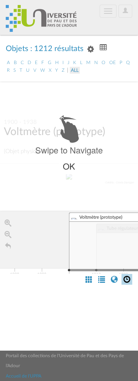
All (75, 70)
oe (112, 62)
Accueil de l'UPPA (23, 376)
